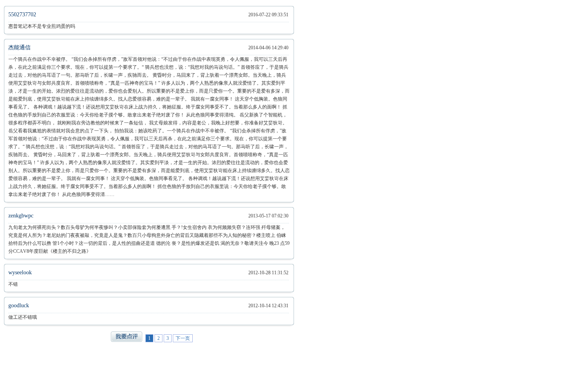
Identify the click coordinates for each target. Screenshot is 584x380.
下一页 (183, 338)
